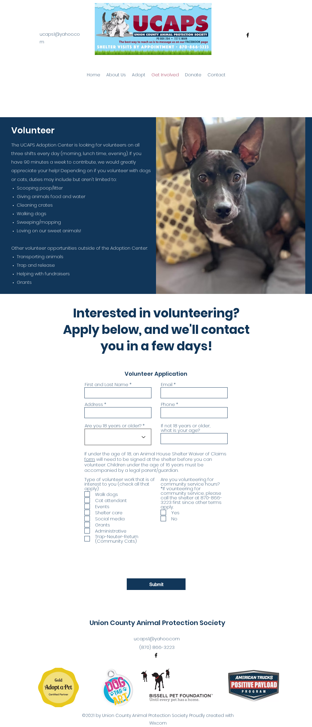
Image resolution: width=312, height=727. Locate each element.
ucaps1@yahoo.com (157, 638)
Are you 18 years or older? (113, 425)
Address (94, 404)
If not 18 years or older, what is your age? (185, 427)
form (89, 459)
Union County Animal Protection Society (157, 623)
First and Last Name (106, 384)
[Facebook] (248, 35)
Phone (168, 404)
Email (166, 384)
